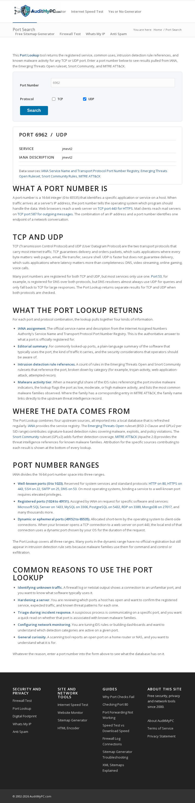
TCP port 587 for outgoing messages (45, 214)
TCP (60, 99)
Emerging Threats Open (106, 425)
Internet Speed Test (73, 704)
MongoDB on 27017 (157, 507)
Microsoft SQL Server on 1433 (40, 507)
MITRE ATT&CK (89, 176)
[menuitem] (25, 11)
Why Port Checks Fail (118, 696)
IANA (31, 425)
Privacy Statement (161, 736)
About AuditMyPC (161, 720)
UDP (91, 99)
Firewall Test (22, 700)
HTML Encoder (68, 728)
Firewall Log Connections (112, 741)
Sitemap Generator (72, 720)
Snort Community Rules (59, 176)
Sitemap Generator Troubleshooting (117, 754)
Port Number (29, 85)
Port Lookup (22, 708)
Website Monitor (70, 712)
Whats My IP (22, 724)
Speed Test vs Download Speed (116, 728)
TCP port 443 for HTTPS (115, 208)
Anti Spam (20, 731)
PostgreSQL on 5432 (104, 507)
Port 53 (156, 276)
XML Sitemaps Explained (113, 767)
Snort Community (26, 436)
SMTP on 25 (50, 489)
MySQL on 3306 (76, 507)
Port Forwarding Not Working (118, 715)
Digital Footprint (25, 716)
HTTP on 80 (157, 483)
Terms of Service (160, 728)
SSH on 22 (32, 489)
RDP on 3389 (131, 507)
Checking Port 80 (115, 704)
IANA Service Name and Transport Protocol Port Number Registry (90, 171)
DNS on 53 (69, 489)
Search (34, 110)
